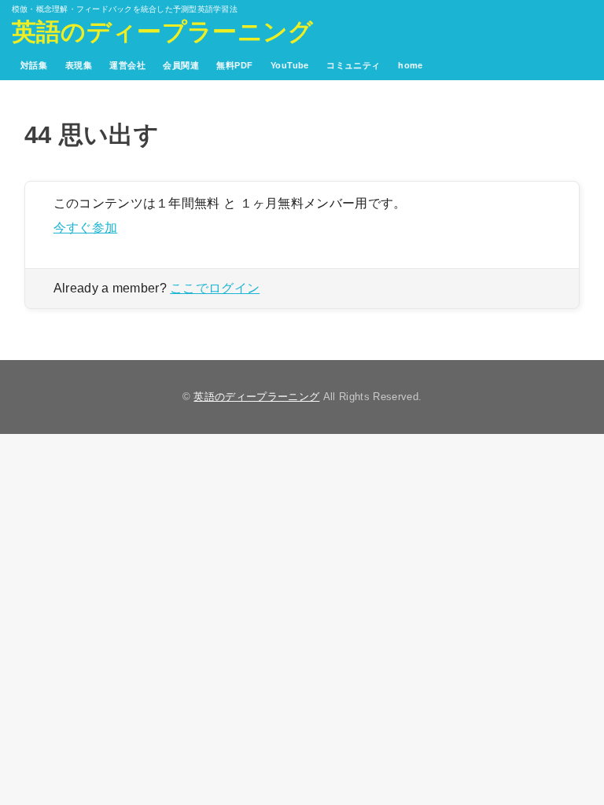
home (410, 65)
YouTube (290, 65)
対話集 (33, 65)
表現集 (78, 65)
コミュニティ (353, 65)
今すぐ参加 (85, 227)
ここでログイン (215, 288)
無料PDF (234, 65)
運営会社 (127, 65)
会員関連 (181, 65)
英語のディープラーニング (163, 32)
